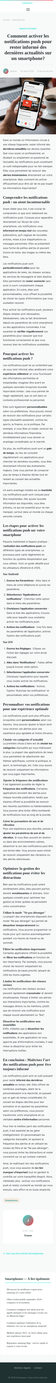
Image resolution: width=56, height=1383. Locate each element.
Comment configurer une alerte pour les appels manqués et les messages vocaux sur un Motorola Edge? (27, 1312)
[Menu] (28, 9)
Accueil (6, 20)
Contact (38, 1367)
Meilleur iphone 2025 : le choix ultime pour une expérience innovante (27, 1334)
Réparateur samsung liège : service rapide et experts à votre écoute (27, 1344)
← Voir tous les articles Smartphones (23, 1253)
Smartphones (18, 20)
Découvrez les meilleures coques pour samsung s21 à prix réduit (24, 1291)
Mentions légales (22, 1367)
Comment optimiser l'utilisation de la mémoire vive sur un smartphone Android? (27, 1324)
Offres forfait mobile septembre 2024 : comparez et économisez (25, 1301)
